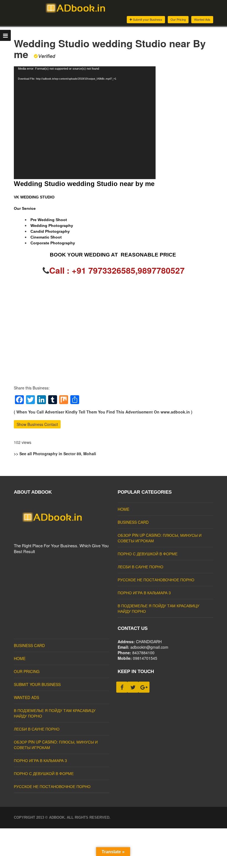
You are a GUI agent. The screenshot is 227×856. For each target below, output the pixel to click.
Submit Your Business (37, 684)
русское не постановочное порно (156, 579)
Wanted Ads (202, 19)
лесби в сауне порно (140, 566)
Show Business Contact (37, 424)
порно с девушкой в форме (147, 553)
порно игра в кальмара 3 (144, 592)
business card (133, 522)
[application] (85, 122)
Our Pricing (178, 19)
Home (123, 509)
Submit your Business (147, 19)
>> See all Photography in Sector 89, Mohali (55, 453)
